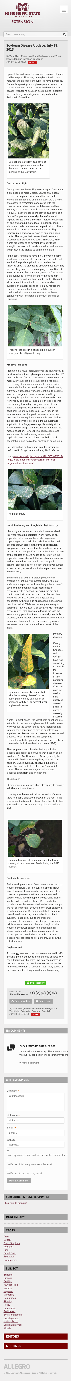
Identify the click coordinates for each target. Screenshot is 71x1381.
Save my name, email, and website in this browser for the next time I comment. (16, 1155)
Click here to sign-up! (15, 1203)
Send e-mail (43, 1001)
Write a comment (29, 1063)
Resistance (10, 1308)
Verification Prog (12, 1324)
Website (11, 1140)
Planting (8, 1301)
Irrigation (8, 1291)
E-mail (11, 1128)
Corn (6, 1236)
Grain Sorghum (12, 1243)
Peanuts (8, 1246)
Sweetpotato (10, 1260)
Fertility (8, 1281)
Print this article (21, 1001)
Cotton (7, 1239)
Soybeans (9, 1256)
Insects (8, 1288)
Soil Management (13, 1314)
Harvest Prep (11, 1284)
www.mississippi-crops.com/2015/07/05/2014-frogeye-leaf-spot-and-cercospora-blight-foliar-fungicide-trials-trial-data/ (35, 459)
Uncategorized (11, 1318)
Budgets (8, 1274)
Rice (6, 1250)
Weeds (7, 1328)
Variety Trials (11, 1321)
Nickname (13, 1115)
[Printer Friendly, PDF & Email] (35, 983)
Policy (7, 1304)
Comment (13, 1091)
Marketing (9, 1294)
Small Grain (10, 1253)
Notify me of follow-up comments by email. (16, 1164)
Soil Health (9, 1311)
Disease (8, 1278)
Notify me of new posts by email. (16, 1173)
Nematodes (10, 1298)
